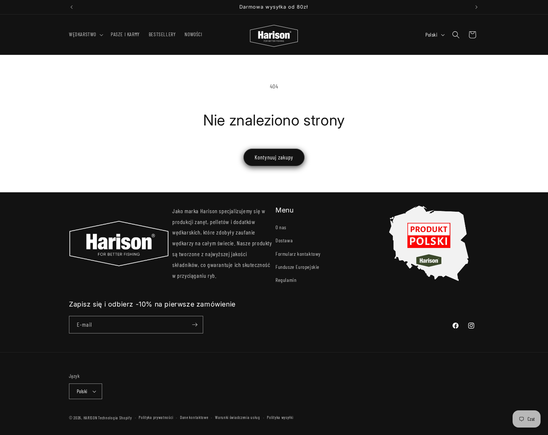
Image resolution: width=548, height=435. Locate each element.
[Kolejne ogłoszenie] (476, 7)
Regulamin (285, 280)
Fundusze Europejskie (297, 267)
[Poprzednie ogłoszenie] (71, 7)
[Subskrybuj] (194, 324)
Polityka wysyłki (280, 417)
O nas (280, 227)
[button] (85, 34)
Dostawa (284, 240)
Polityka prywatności (156, 417)
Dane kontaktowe (194, 417)
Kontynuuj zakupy (274, 157)
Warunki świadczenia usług (237, 417)
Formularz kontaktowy (298, 254)
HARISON (90, 417)
